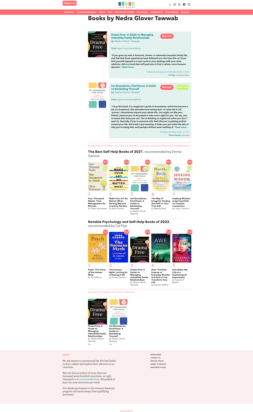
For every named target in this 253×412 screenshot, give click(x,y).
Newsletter (155, 355)
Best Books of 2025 (124, 12)
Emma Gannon (175, 135)
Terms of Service (158, 364)
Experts (185, 12)
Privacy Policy (157, 361)
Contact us (155, 358)
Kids (110, 12)
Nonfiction (69, 12)
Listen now (182, 87)
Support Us (70, 3)
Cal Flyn (171, 75)
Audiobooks (156, 12)
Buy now (166, 36)
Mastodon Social (158, 367)
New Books (142, 12)
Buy (89, 344)
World (102, 12)
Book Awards (172, 12)
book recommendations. (86, 379)
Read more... (128, 67)
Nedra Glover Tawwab (127, 41)
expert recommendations (129, 48)
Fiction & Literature (86, 12)
